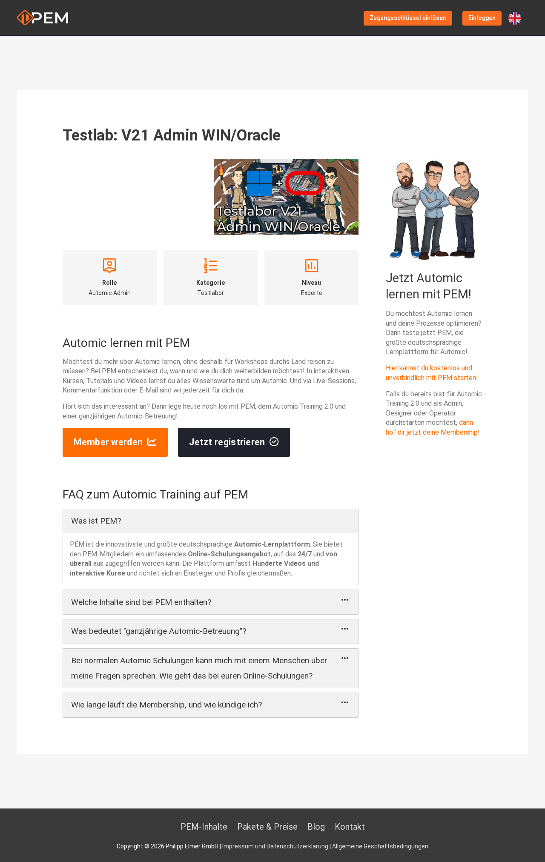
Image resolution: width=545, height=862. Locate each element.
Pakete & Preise (267, 827)
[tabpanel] (211, 559)
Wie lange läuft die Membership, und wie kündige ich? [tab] (166, 705)
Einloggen (482, 17)
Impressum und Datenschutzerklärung (275, 846)
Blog (316, 827)
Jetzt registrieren (227, 442)
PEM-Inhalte (204, 827)
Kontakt (350, 827)
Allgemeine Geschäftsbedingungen (380, 846)
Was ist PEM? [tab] (96, 521)
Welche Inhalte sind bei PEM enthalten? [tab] (141, 602)
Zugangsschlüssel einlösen (408, 17)
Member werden (108, 442)
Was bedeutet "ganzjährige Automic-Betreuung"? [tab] (158, 631)
